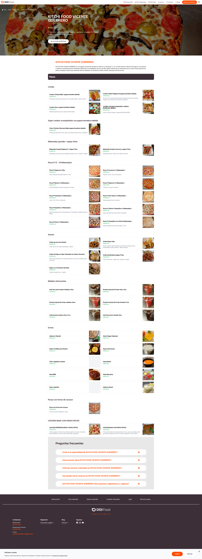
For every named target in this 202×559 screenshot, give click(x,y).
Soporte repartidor (92, 499)
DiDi (5, 9)
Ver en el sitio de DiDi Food (58, 41)
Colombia (94, 514)
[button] (189, 2)
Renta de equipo (145, 499)
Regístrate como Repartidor (189, 2)
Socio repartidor (73, 499)
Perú (109, 514)
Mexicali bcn (16, 9)
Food (9, 9)
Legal (130, 499)
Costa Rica (99, 514)
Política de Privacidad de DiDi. (60, 555)
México (105, 514)
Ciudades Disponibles (113, 499)
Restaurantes (56, 499)
